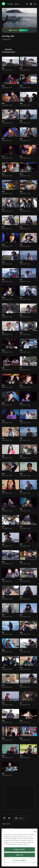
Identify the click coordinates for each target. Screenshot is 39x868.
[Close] (35, 831)
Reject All (19, 855)
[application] (19, 18)
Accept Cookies (19, 849)
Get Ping (6, 36)
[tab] (8, 49)
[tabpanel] (19, 416)
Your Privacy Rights (19, 860)
